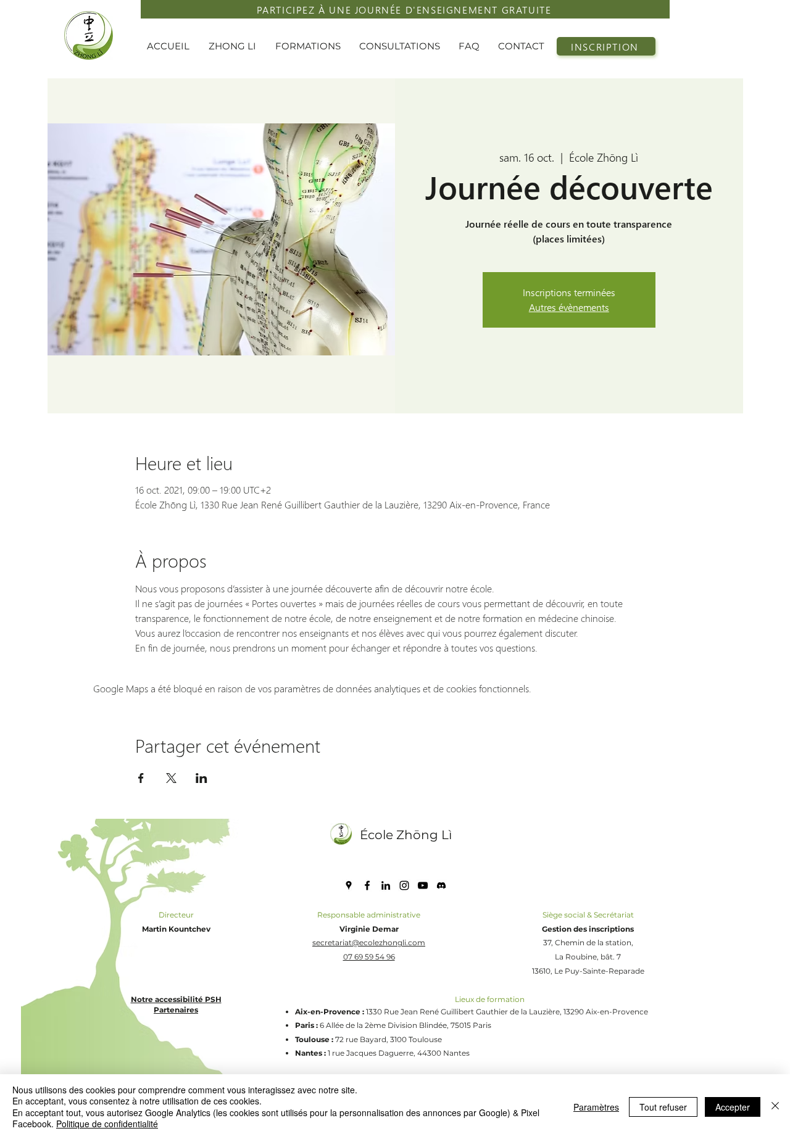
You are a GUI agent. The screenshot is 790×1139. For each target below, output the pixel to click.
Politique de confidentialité (107, 1123)
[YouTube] (423, 885)
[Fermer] (775, 1106)
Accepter (732, 1107)
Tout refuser (663, 1107)
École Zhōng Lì (406, 834)
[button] (235, 46)
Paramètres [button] (596, 1107)
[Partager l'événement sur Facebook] (141, 778)
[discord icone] (441, 885)
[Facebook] (367, 885)
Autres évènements (569, 306)
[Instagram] (404, 885)
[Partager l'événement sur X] (171, 778)
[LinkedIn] (386, 885)
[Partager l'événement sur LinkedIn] (201, 778)
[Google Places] (349, 885)
